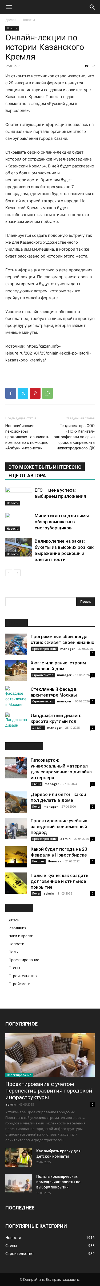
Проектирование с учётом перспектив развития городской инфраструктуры (48, 1091)
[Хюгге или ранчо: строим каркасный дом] (16, 670)
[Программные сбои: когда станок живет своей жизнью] (16, 644)
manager (67, 649)
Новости (28, 20)
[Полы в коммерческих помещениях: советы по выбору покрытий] (18, 1183)
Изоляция (17, 927)
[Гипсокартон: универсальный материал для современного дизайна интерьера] (16, 767)
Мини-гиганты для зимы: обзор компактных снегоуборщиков (62, 521)
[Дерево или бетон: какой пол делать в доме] (16, 802)
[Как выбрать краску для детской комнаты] (18, 1157)
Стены (36, 784)
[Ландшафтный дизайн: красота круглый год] (16, 723)
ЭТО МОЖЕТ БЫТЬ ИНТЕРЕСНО (45, 467)
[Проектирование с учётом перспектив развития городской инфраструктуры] (50, 1055)
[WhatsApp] (47, 393)
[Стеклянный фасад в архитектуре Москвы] (16, 696)
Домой (11, 20)
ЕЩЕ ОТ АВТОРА (27, 475)
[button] (9, 7)
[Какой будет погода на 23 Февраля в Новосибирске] (16, 856)
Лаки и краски (21, 935)
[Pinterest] (35, 393)
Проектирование (44, 649)
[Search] (92, 7)
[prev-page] (8, 573)
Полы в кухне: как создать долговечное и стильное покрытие (60, 881)
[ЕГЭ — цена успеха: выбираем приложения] (18, 496)
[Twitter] (23, 393)
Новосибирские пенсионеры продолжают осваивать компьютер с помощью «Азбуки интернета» (27, 436)
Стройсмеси (19, 983)
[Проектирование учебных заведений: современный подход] (16, 828)
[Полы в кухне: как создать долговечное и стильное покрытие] (16, 883)
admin (65, 839)
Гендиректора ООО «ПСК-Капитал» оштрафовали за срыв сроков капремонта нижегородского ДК (74, 436)
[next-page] (17, 573)
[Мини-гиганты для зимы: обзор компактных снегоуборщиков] (18, 522)
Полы (36, 806)
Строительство (42, 675)
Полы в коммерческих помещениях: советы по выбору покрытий (58, 1181)
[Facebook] (10, 393)
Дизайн (37, 728)
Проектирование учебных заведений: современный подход (59, 826)
